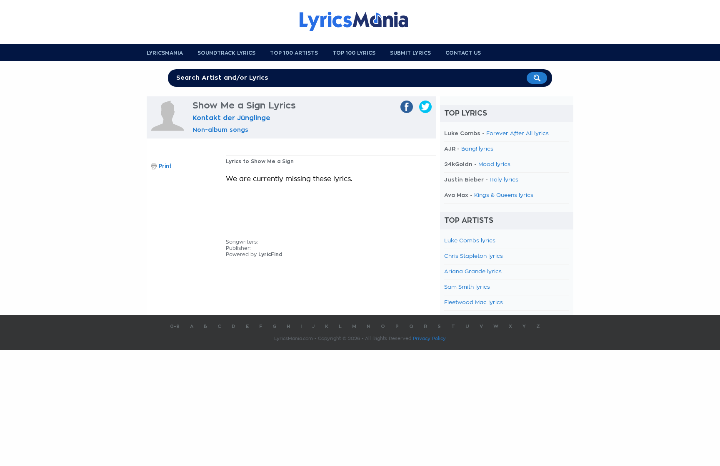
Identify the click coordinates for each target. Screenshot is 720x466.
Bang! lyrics (477, 149)
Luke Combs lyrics (469, 241)
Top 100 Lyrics (353, 52)
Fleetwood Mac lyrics (473, 302)
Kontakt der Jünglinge (231, 118)
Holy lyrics (504, 180)
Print (165, 166)
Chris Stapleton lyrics (473, 256)
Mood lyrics (494, 164)
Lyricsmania (165, 52)
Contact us (463, 52)
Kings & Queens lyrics (503, 195)
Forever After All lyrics (517, 133)
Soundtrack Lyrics (226, 52)
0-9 (175, 326)
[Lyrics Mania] (360, 21)
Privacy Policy (429, 338)
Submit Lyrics (410, 52)
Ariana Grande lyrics (473, 272)
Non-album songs (220, 130)
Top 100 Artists (294, 52)
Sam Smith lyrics (467, 287)
